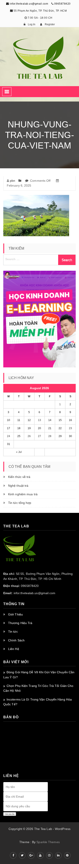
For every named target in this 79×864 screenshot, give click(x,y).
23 (70, 428)
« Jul (19, 452)
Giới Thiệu (15, 614)
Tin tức (13, 631)
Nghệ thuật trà (18, 485)
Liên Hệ (13, 649)
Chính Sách (16, 640)
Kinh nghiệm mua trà (23, 494)
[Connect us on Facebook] (13, 855)
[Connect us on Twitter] (22, 855)
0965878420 (62, 3)
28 (49, 436)
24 (8, 436)
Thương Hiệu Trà (20, 623)
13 (39, 420)
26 (29, 436)
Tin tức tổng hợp (19, 503)
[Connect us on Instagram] (49, 855)
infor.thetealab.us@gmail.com (28, 3)
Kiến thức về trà (19, 477)
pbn (12, 180)
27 (39, 436)
